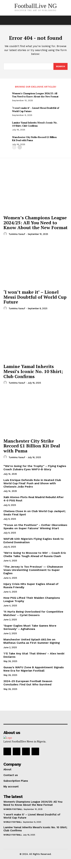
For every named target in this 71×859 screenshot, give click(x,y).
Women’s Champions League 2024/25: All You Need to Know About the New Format (35, 95)
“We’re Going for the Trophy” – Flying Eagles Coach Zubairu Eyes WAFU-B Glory (34, 467)
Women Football (12, 809)
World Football (12, 822)
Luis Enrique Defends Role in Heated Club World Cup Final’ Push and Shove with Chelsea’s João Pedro (32, 483)
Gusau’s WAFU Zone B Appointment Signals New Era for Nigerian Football (33, 669)
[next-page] (20, 147)
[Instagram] (16, 751)
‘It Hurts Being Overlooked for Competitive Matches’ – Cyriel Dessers (33, 613)
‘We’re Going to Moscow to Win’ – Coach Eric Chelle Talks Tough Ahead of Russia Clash (34, 554)
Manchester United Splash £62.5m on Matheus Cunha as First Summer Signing (31, 641)
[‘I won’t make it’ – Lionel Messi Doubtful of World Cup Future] (35, 263)
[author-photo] (5, 234)
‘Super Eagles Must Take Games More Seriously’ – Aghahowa (29, 627)
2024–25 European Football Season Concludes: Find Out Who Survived (27, 682)
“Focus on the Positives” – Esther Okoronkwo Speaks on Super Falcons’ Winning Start (35, 526)
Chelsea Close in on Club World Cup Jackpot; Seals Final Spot (34, 512)
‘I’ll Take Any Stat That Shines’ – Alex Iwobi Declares (33, 655)
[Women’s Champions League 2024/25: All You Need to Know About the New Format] (35, 189)
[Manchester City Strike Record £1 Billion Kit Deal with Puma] (35, 412)
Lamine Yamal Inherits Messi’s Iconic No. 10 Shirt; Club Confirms (34, 124)
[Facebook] (7, 751)
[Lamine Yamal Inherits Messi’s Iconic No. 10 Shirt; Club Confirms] (35, 337)
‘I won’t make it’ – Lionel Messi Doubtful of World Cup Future (35, 109)
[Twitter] (26, 751)
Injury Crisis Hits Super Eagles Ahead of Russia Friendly (30, 585)
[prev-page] (14, 147)
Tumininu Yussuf (17, 234)
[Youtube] (35, 751)
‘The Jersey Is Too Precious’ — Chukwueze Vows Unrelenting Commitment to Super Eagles (33, 570)
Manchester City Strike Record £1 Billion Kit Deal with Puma (34, 138)
